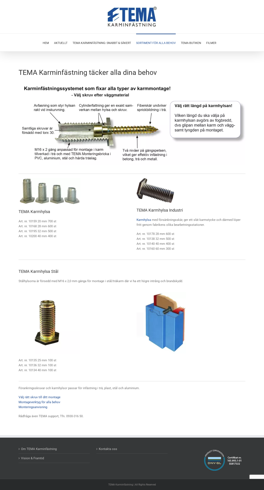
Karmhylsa (144, 220)
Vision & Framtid (32, 458)
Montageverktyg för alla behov (39, 402)
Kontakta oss (108, 449)
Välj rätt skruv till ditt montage (39, 397)
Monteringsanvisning (33, 407)
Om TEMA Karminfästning (39, 449)
